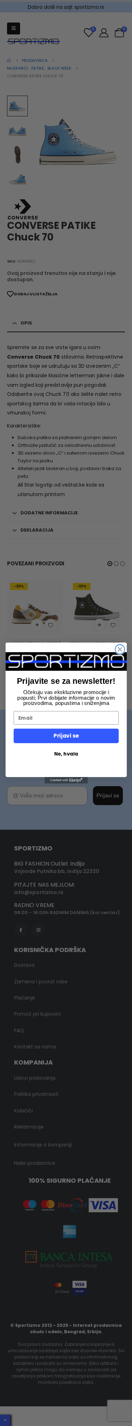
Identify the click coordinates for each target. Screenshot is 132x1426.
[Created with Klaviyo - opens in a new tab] (65, 780)
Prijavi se (66, 735)
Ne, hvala (66, 753)
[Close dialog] (120, 649)
